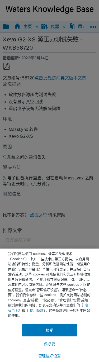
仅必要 (49, 344)
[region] (49, 305)
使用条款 (37, 310)
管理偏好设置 (49, 356)
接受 (49, 330)
